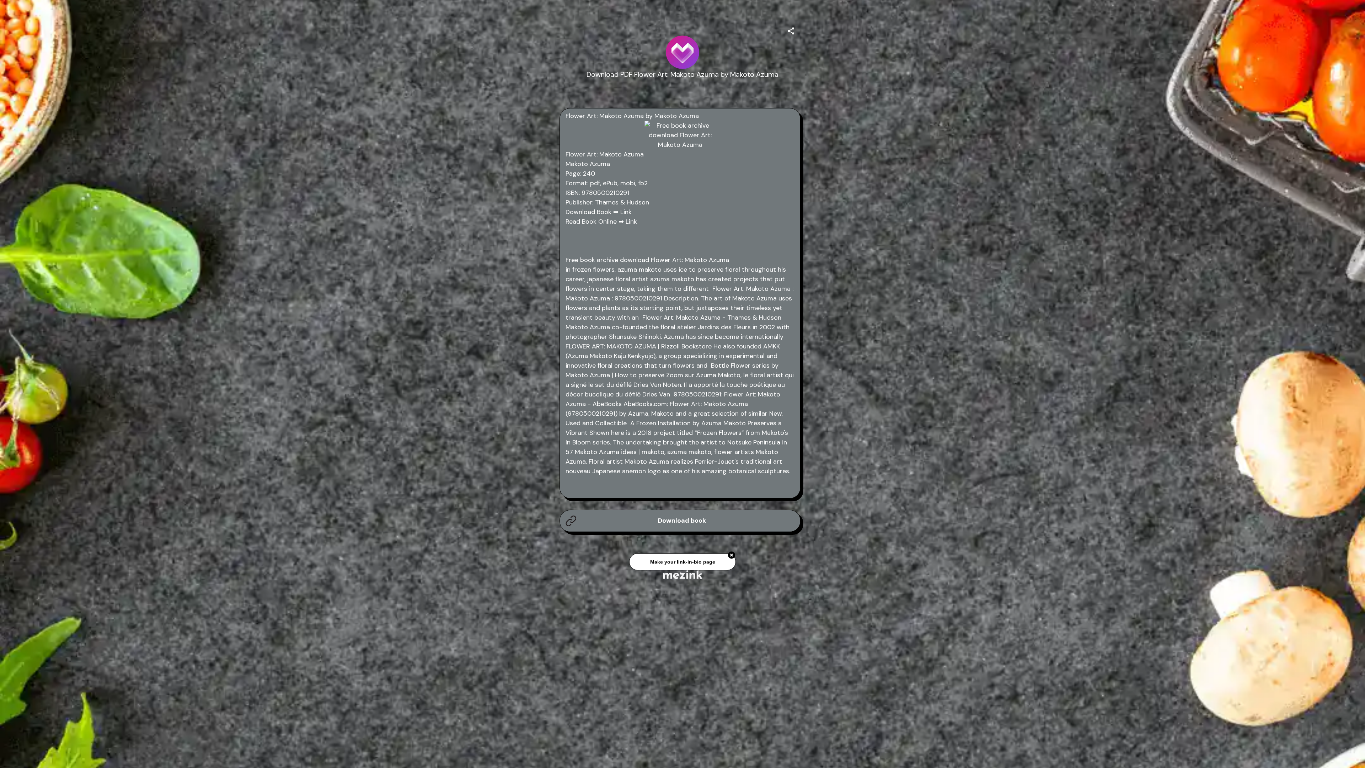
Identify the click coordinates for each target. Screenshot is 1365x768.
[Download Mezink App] (682, 574)
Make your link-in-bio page (682, 559)
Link (626, 212)
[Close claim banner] (731, 552)
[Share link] (791, 29)
